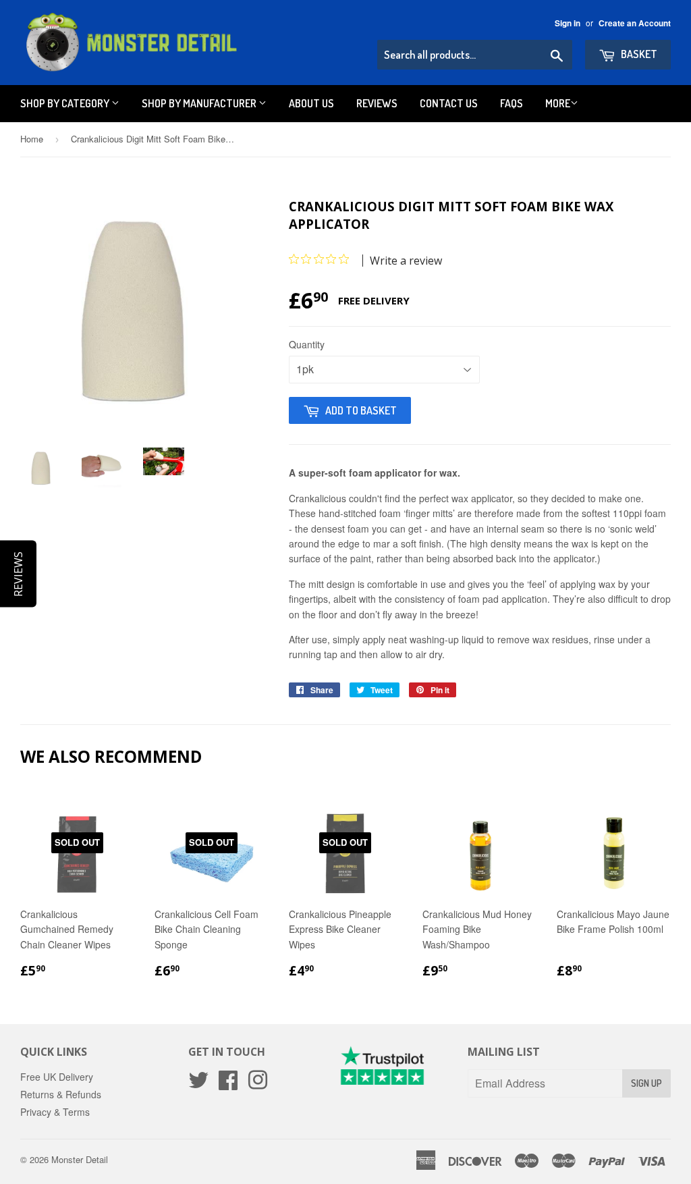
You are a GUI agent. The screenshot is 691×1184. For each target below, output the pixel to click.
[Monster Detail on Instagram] (258, 1084)
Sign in (567, 23)
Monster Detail (79, 1159)
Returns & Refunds (60, 1094)
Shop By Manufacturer (200, 103)
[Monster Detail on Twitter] (198, 1084)
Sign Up (646, 1083)
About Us (311, 103)
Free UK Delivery (56, 1076)
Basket (638, 54)
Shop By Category (65, 103)
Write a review (406, 260)
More (557, 103)
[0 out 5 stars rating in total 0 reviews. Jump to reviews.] (322, 259)
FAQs (511, 103)
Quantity (307, 344)
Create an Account (635, 23)
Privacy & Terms (55, 1112)
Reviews (376, 103)
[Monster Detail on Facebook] (228, 1084)
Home (31, 138)
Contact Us (449, 103)
